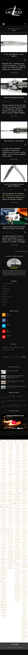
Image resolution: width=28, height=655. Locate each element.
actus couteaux (5, 291)
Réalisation (20, 647)
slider (8, 349)
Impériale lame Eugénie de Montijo (14, 97)
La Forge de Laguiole (7, 296)
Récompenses (4, 302)
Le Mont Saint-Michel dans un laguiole (15, 381)
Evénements (4, 294)
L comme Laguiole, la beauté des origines (15, 386)
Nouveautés (4, 299)
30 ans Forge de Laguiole (8, 283)
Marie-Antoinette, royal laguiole (14, 140)
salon (23, 347)
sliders (12, 349)
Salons (3, 304)
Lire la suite (14, 72)
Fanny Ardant (5, 347)
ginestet (3, 400)
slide (4, 349)
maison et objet (17, 347)
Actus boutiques (5, 288)
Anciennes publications (21, 251)
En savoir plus (22, 275)
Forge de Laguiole (12, 647)
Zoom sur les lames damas (12, 370)
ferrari (10, 347)
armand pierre (4, 396)
